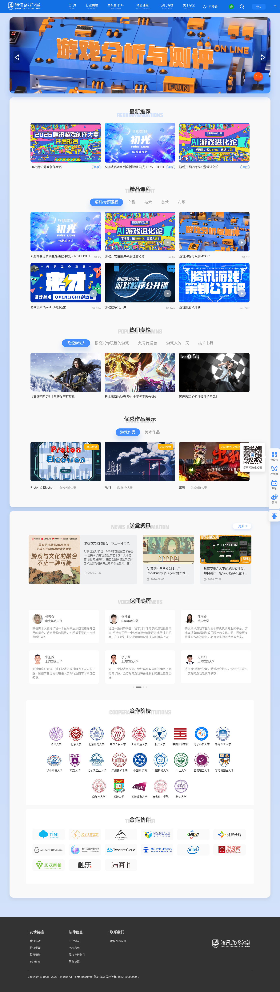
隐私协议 (74, 961)
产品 (131, 202)
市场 (182, 202)
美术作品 (152, 432)
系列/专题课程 (106, 202)
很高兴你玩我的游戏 (112, 343)
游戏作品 (127, 432)
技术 (148, 202)
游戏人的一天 (177, 343)
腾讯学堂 (35, 947)
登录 (259, 6)
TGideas (35, 961)
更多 (243, 526)
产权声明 (74, 947)
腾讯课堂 (35, 954)
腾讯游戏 (35, 941)
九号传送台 (147, 343)
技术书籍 (206, 343)
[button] (133, 89)
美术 (165, 202)
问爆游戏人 (76, 343)
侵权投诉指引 (77, 954)
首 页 (72, 7)
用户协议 (74, 941)
